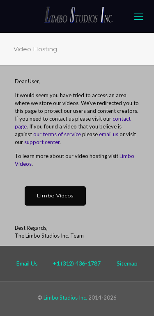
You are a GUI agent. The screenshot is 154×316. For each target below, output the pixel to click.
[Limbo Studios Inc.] (77, 16)
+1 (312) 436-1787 (77, 263)
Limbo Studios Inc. (65, 297)
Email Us (27, 263)
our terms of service (57, 134)
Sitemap (127, 263)
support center (42, 142)
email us (108, 134)
